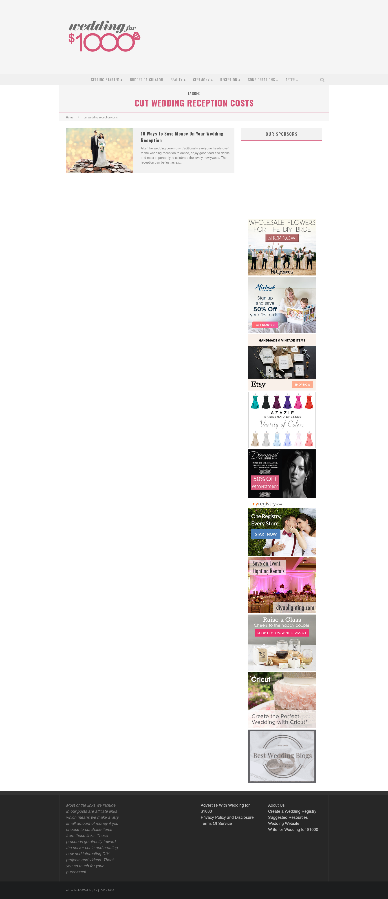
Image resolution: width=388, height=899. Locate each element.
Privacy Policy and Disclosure (227, 817)
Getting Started (105, 79)
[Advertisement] (244, 40)
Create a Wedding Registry (292, 811)
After (290, 79)
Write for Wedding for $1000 (293, 829)
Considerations (261, 79)
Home (69, 117)
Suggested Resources (288, 817)
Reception (228, 79)
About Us (276, 805)
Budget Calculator (146, 79)
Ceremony (201, 79)
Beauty (177, 79)
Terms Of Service (216, 823)
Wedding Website (283, 823)
